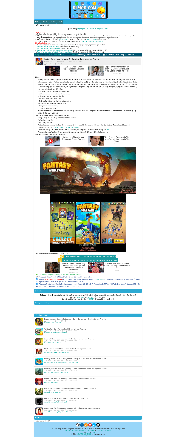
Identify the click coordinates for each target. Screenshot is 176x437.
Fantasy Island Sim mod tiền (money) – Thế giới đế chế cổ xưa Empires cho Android (75, 359)
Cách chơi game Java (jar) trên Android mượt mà (54, 52)
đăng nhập (80, 297)
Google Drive (99, 279)
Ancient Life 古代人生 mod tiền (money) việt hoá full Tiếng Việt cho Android (72, 408)
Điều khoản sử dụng (71, 430)
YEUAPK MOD (91, 39)
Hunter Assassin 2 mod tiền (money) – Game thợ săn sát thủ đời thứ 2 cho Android (75, 319)
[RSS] (86, 426)
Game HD (58, 322)
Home (37, 22)
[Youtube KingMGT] (90, 426)
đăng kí (91, 297)
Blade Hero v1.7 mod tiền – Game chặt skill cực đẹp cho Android (68, 349)
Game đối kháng (64, 352)
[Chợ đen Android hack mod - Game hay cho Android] (78, 426)
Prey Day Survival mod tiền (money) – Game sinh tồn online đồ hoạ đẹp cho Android (75, 369)
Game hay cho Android (104, 430)
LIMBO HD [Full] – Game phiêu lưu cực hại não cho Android (66, 398)
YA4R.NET (90, 299)
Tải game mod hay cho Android (92, 41)
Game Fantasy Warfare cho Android (66, 127)
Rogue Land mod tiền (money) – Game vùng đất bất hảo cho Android (70, 378)
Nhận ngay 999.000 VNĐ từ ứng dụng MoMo (92, 29)
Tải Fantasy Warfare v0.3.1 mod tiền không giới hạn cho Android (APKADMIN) (90, 260)
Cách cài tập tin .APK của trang (48, 47)
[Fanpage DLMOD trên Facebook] (82, 426)
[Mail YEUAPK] (98, 426)
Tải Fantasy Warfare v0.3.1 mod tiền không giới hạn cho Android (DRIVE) (90, 256)
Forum (60, 22)
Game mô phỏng (56, 412)
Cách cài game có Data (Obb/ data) (49, 48)
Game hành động (49, 342)
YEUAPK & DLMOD (84, 434)
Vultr (93, 432)
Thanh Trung (62, 39)
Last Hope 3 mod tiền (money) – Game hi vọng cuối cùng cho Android (70, 388)
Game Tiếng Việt (56, 362)
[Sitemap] (94, 426)
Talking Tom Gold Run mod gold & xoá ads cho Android (65, 329)
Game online (55, 372)
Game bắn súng (49, 322)
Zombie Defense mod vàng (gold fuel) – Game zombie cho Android (69, 339)
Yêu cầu (52, 22)
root (108, 130)
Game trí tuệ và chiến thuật (59, 332)
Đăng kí (44, 22)
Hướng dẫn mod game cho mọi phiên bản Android (54, 50)
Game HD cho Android (87, 430)
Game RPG (55, 352)
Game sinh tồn (64, 372)
